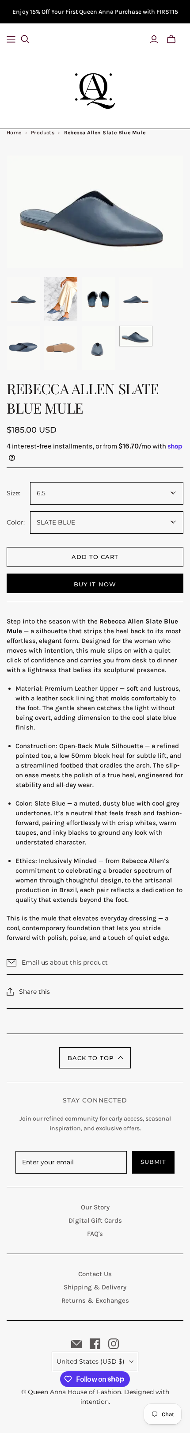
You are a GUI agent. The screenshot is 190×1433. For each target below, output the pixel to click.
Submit (153, 1161)
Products (42, 132)
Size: (13, 493)
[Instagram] (113, 1343)
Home (14, 132)
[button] (95, 1057)
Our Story (95, 1207)
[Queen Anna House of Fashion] (95, 89)
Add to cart (95, 556)
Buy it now (95, 584)
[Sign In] (154, 39)
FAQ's (95, 1234)
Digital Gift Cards (95, 1220)
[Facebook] (95, 1343)
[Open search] (30, 39)
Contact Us (95, 1274)
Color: (16, 522)
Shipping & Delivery (95, 1287)
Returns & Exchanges (95, 1300)
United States (91, 1361)
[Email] (76, 1343)
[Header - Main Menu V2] (11, 39)
